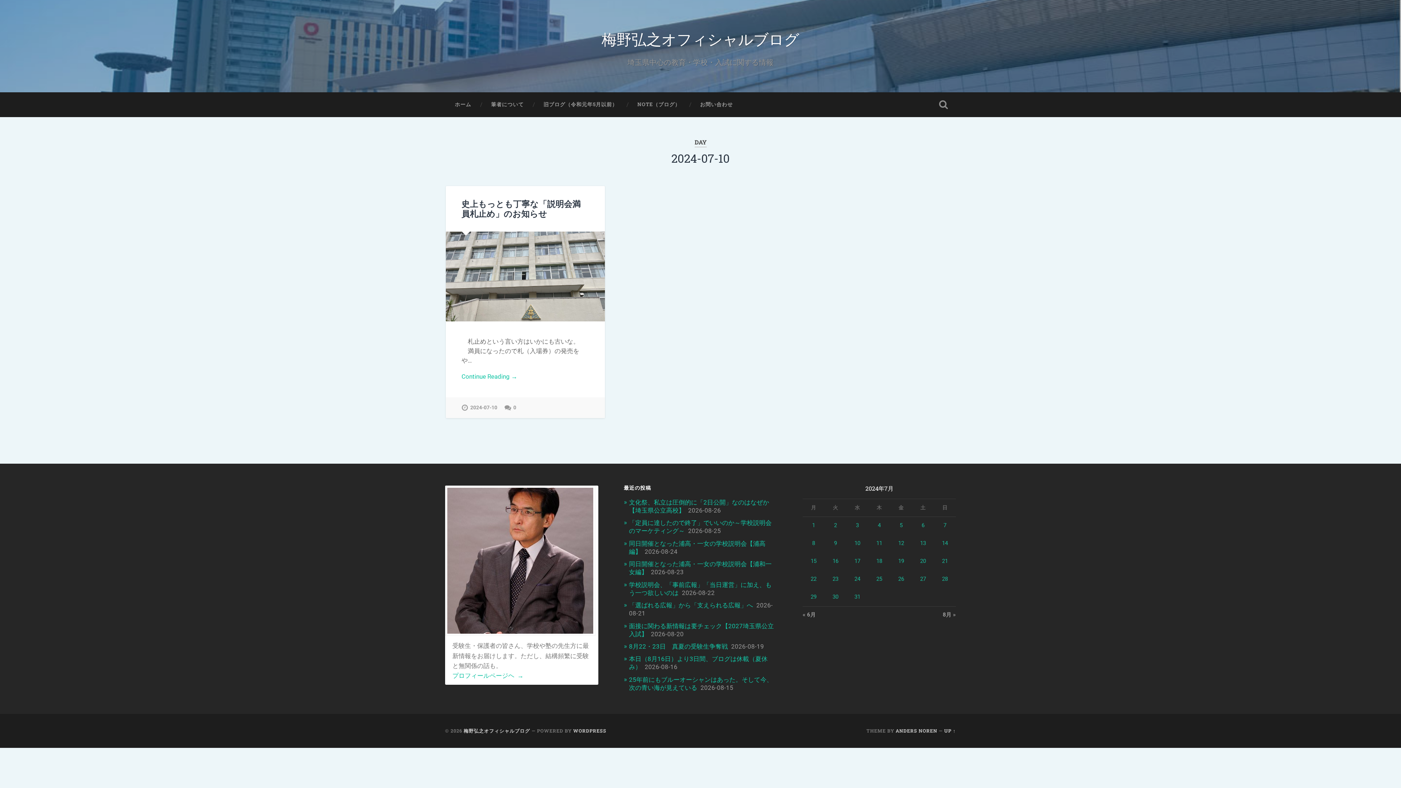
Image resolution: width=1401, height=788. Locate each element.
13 (923, 543)
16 (835, 561)
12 (901, 543)
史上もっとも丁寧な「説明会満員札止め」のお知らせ (521, 208)
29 (814, 597)
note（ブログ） (658, 104)
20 (923, 561)
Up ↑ (950, 731)
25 (879, 579)
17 (857, 561)
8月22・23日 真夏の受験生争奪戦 (678, 646)
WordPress (589, 731)
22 (814, 579)
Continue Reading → (489, 376)
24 (857, 579)
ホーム (463, 104)
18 (879, 561)
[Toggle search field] (943, 104)
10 (857, 543)
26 (901, 579)
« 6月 (809, 614)
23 (835, 579)
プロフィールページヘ (488, 675)
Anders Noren (916, 731)
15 (814, 561)
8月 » (949, 614)
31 (857, 597)
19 (901, 561)
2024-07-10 (483, 408)
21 (945, 561)
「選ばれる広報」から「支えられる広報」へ (691, 605)
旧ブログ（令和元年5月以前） (581, 104)
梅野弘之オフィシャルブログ (700, 38)
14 (945, 543)
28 (945, 579)
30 (835, 597)
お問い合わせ (716, 104)
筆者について (507, 104)
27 (923, 579)
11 (879, 543)
